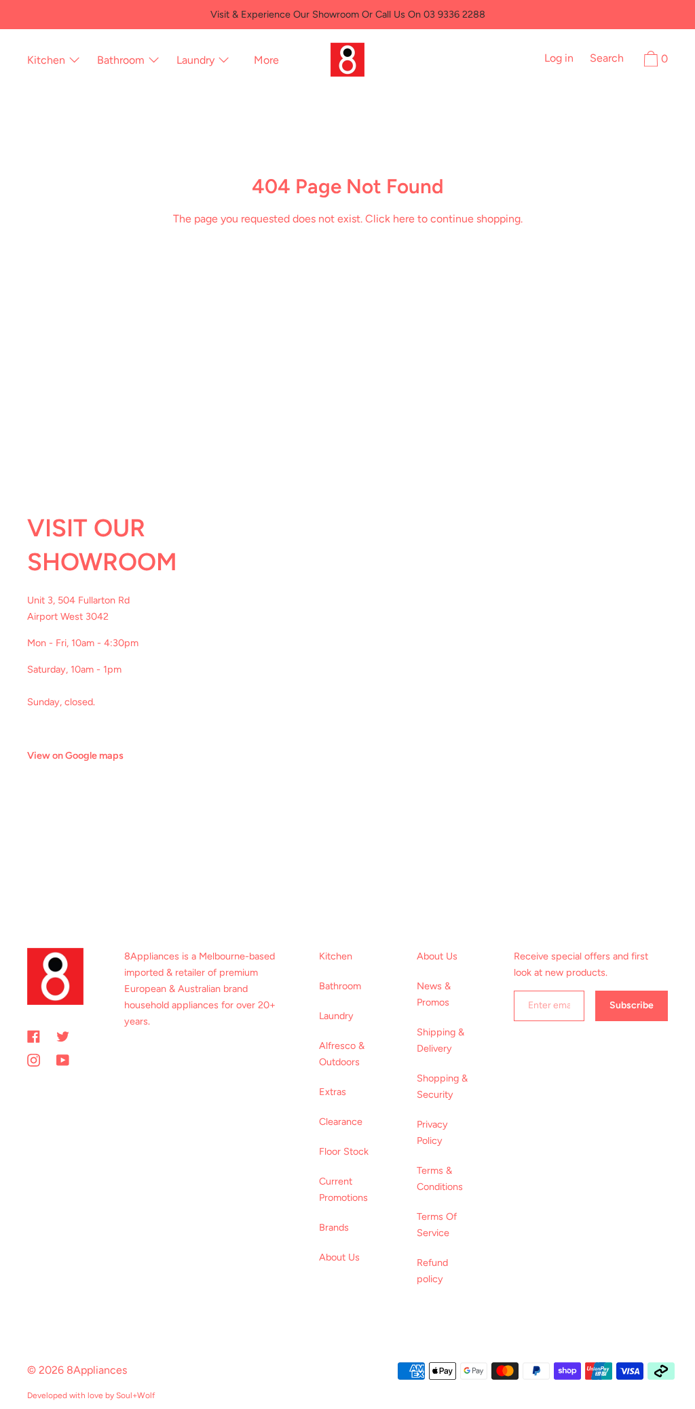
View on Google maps (75, 755)
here (404, 218)
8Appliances (97, 1370)
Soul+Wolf (135, 1395)
